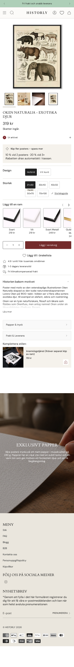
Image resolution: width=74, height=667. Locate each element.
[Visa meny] (4, 13)
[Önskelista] (62, 13)
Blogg (6, 542)
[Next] (69, 3)
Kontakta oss (10, 554)
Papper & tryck (14, 324)
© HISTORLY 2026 (12, 627)
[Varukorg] (69, 13)
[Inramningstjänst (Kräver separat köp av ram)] (13, 357)
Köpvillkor (8, 566)
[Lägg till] (65, 362)
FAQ (5, 536)
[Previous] (4, 3)
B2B (5, 548)
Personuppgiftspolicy (14, 560)
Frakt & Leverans (15, 335)
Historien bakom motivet (19, 281)
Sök (5, 530)
